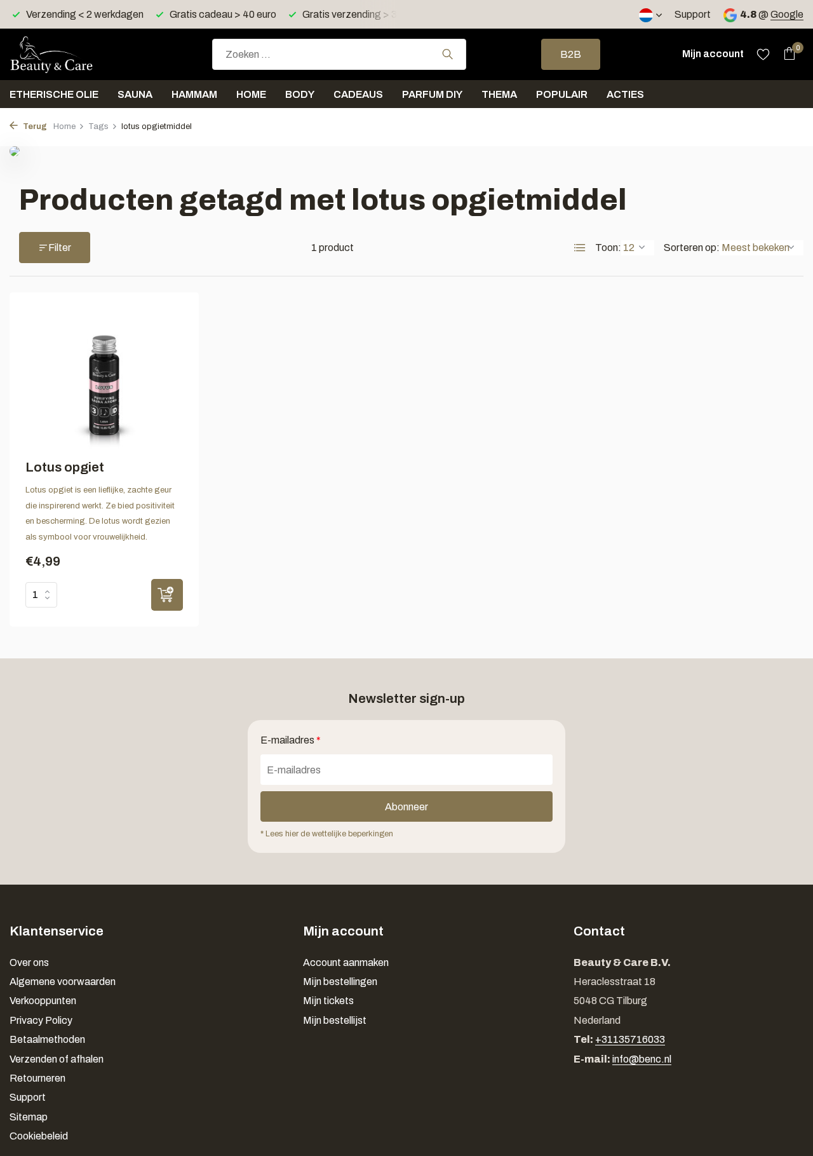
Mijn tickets (328, 1000)
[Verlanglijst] (763, 54)
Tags (98, 126)
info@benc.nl (641, 1059)
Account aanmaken (346, 962)
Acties (625, 94)
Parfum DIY (432, 94)
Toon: (608, 247)
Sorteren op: (692, 247)
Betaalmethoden (47, 1039)
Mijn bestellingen (340, 981)
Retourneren (37, 1078)
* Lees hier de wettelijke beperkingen (326, 833)
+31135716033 (630, 1039)
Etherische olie (54, 94)
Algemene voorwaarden (63, 981)
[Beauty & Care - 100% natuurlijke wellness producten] (73, 54)
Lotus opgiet (64, 467)
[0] (786, 54)
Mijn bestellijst (334, 1020)
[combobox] (339, 54)
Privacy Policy (41, 1020)
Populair (562, 94)
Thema (499, 94)
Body (299, 94)
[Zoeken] (447, 54)
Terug (34, 126)
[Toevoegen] (167, 595)
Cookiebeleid (39, 1136)
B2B (570, 54)
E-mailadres (290, 740)
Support (693, 14)
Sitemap (29, 1117)
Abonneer (406, 806)
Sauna (135, 94)
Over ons (29, 962)
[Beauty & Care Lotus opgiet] (104, 378)
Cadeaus (358, 94)
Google (786, 14)
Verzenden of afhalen (57, 1059)
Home (251, 94)
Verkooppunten (43, 1000)
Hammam (194, 94)
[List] (580, 248)
